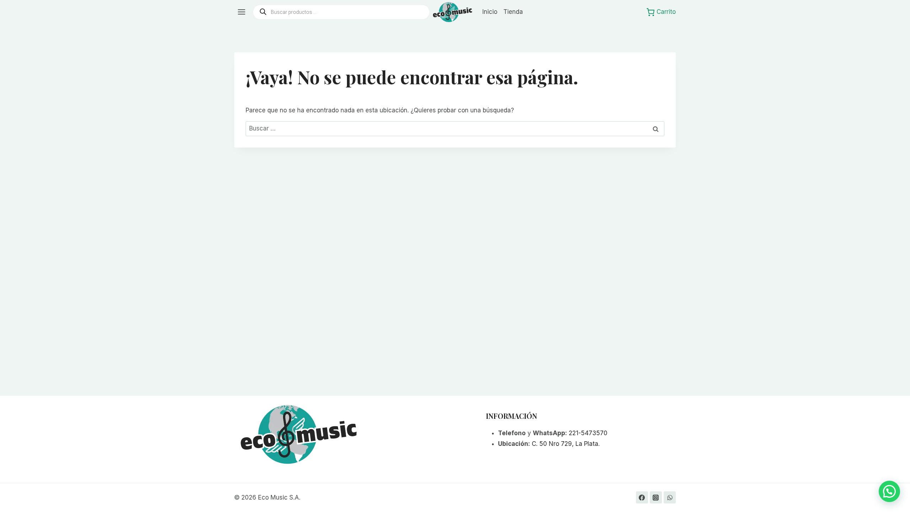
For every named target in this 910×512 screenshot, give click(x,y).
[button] (889, 491)
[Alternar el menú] (241, 12)
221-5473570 (588, 433)
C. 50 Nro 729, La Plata (565, 443)
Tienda (513, 11)
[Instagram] (656, 497)
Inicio (489, 11)
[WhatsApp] (670, 497)
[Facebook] (642, 497)
